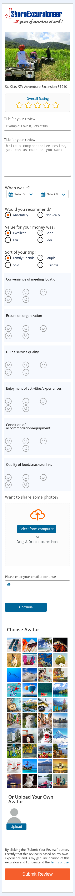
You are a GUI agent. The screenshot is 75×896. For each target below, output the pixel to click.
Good (49, 233)
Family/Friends (23, 258)
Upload (16, 826)
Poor (48, 240)
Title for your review (19, 118)
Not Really (52, 215)
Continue (26, 607)
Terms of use (59, 862)
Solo (16, 265)
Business (51, 265)
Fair (15, 240)
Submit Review (37, 874)
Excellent (19, 233)
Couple (50, 258)
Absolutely (20, 215)
